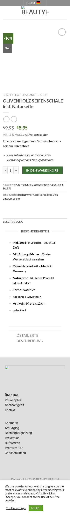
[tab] (35, 222)
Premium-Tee (14, 448)
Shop (43, 94)
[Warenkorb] (59, 12)
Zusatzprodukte (11, 198)
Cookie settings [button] (16, 508)
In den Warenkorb (42, 170)
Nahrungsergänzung (18, 433)
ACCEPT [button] (36, 508)
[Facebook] (30, 468)
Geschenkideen (40, 184)
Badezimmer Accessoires (32, 194)
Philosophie (13, 400)
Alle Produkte (23, 184)
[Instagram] (40, 468)
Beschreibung (13, 221)
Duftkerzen (12, 443)
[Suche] (65, 12)
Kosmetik (11, 423)
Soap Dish (52, 194)
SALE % (7, 188)
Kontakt (10, 410)
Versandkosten (38, 134)
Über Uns (11, 395)
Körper (53, 184)
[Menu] (5, 13)
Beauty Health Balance (19, 94)
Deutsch (31, 2)
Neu (60, 184)
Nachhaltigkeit (14, 405)
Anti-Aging (12, 428)
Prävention (12, 438)
